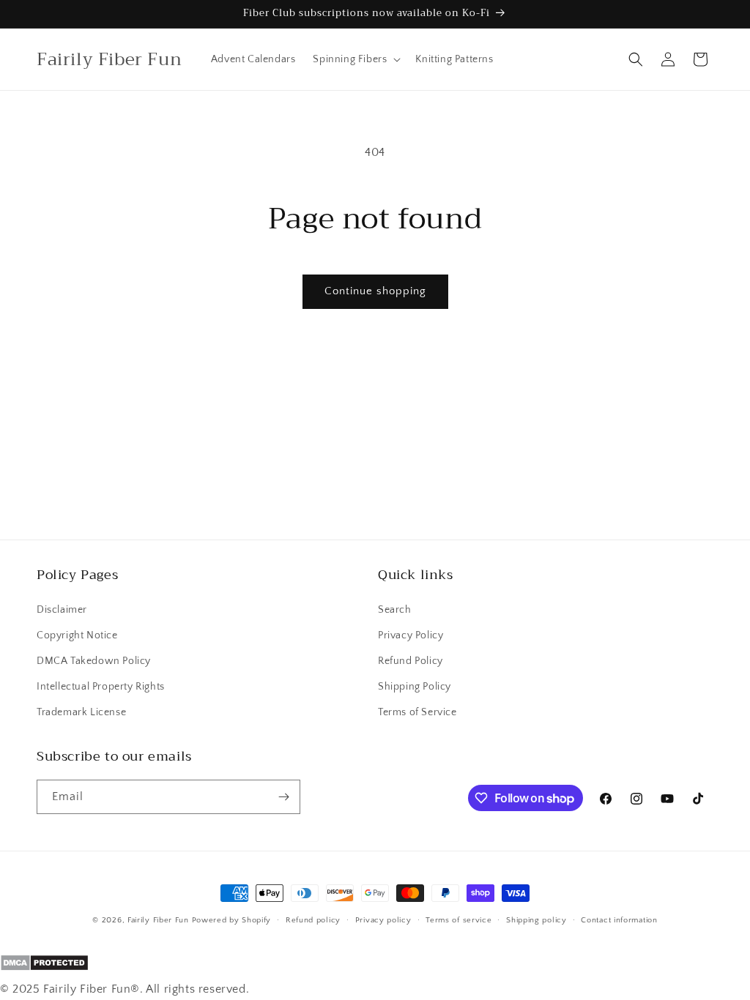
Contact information (619, 920)
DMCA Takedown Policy (94, 661)
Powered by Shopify (232, 920)
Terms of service (458, 920)
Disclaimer (62, 610)
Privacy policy (383, 920)
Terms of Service (417, 712)
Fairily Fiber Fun (158, 920)
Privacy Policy (410, 635)
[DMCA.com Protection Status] (375, 966)
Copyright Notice (77, 635)
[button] (355, 59)
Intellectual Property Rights (101, 687)
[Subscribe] (283, 797)
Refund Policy (410, 661)
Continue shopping (375, 291)
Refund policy (313, 920)
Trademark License (81, 712)
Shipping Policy (414, 687)
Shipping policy (536, 920)
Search (395, 610)
